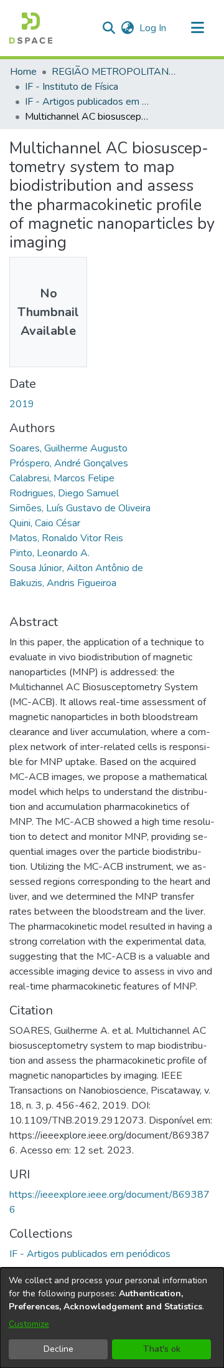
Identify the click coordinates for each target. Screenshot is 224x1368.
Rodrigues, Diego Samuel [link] (64, 493)
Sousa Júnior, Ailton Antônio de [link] (76, 568)
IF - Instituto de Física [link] (71, 87)
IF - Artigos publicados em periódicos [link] (87, 101)
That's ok (161, 1349)
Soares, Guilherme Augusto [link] (68, 448)
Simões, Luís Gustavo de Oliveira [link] (80, 508)
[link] (89, 1254)
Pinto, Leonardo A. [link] (49, 553)
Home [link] (23, 72)
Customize (29, 1324)
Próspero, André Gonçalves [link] (68, 463)
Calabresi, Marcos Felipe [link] (61, 478)
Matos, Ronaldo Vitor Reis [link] (66, 538)
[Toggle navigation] (197, 28)
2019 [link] (21, 404)
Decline (58, 1349)
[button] (30, 28)
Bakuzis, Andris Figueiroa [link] (62, 583)
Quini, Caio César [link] (44, 523)
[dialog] (112, 1318)
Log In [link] (153, 28)
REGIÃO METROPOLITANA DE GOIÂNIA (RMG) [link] (114, 72)
